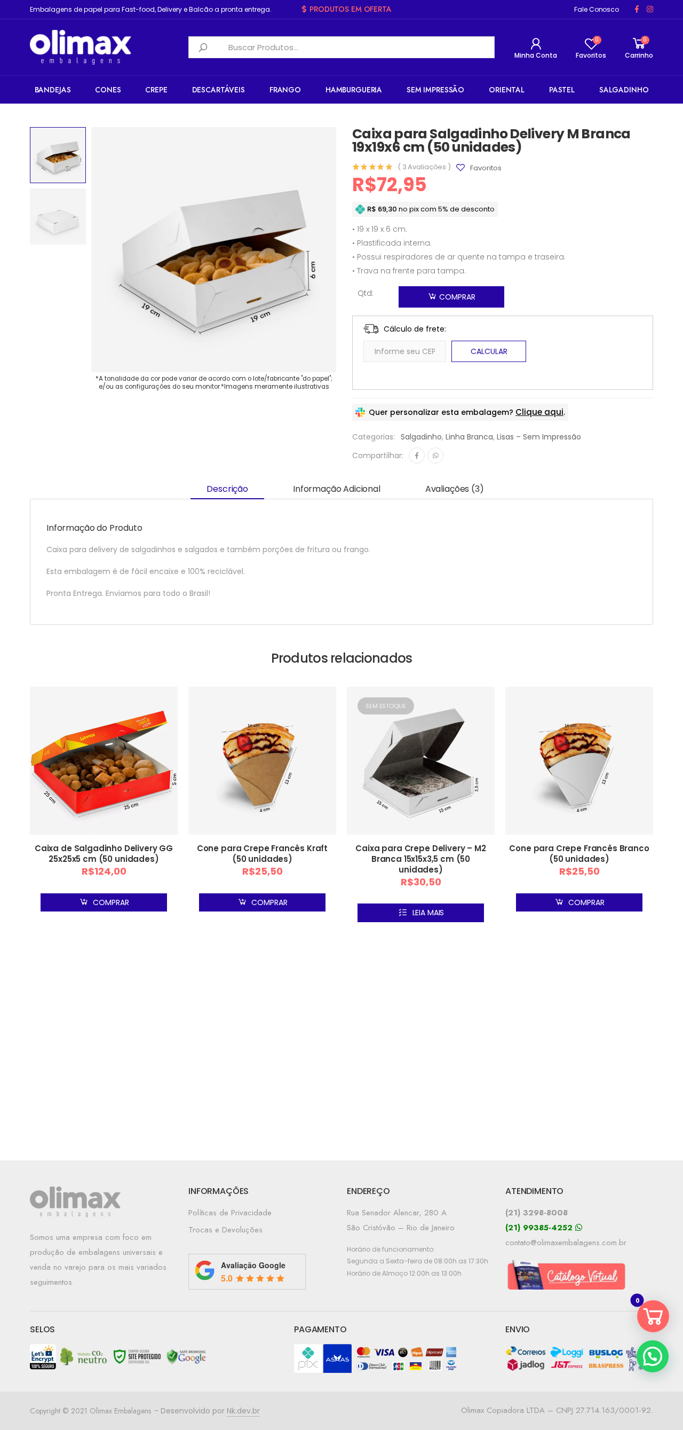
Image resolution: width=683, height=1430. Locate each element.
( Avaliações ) (424, 166)
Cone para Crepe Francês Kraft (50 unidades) (262, 854)
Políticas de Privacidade (230, 1213)
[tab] (227, 489)
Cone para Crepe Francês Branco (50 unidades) (579, 854)
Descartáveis (218, 89)
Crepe (156, 89)
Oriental (507, 89)
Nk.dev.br (243, 1410)
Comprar (457, 297)
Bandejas (53, 89)
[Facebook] (417, 455)
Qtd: (366, 293)
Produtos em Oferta (350, 9)
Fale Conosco (596, 9)
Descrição (227, 489)
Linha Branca (469, 436)
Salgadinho (624, 89)
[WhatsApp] (435, 455)
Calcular (489, 351)
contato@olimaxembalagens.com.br (565, 1242)
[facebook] (637, 9)
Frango (285, 89)
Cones (108, 89)
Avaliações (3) (454, 489)
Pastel (562, 89)
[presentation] (89, 250)
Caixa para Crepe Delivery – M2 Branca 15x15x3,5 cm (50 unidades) (420, 859)
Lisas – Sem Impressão (539, 436)
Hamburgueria (353, 89)
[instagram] (650, 9)
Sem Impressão (435, 89)
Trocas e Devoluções (225, 1230)
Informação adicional (336, 489)
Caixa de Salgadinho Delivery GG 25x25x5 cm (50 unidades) (104, 854)
